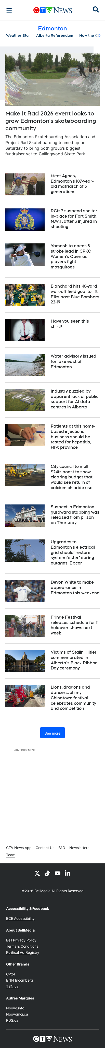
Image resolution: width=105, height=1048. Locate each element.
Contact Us (45, 847)
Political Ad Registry (22, 952)
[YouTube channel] (58, 873)
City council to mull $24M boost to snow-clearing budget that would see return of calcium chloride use (72, 477)
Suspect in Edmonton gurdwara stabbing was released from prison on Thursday (75, 514)
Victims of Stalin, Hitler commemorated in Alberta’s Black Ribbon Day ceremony (74, 660)
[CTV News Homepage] (52, 10)
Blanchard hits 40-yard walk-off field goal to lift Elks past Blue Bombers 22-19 (75, 294)
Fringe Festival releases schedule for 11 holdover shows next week (75, 625)
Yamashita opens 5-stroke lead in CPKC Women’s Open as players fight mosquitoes (71, 256)
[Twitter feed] (37, 873)
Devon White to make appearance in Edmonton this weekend (75, 587)
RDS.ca (12, 1020)
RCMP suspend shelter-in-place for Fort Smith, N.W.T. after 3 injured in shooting (75, 218)
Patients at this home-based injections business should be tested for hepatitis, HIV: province (73, 437)
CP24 (10, 974)
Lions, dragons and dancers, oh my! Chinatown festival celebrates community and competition (73, 698)
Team (10, 855)
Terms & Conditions (22, 946)
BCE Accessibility (20, 918)
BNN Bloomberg (19, 980)
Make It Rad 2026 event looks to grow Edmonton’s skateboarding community (50, 120)
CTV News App (19, 847)
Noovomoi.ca (17, 1014)
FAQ (61, 847)
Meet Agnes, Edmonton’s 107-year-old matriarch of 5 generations (72, 183)
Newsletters (79, 847)
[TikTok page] (47, 873)
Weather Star (18, 35)
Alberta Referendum (54, 35)
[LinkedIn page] (68, 873)
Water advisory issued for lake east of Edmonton (73, 361)
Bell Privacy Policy (21, 940)
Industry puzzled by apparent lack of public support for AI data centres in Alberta (74, 399)
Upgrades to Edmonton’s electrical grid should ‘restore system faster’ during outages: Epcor (73, 552)
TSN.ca (12, 986)
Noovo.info (15, 1008)
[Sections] (9, 10)
